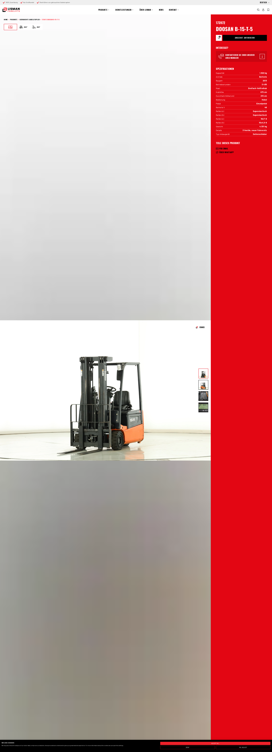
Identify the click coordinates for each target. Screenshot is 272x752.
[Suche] (258, 10)
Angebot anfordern (245, 37)
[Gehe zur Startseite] (11, 10)
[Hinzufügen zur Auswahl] (219, 38)
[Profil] (263, 10)
